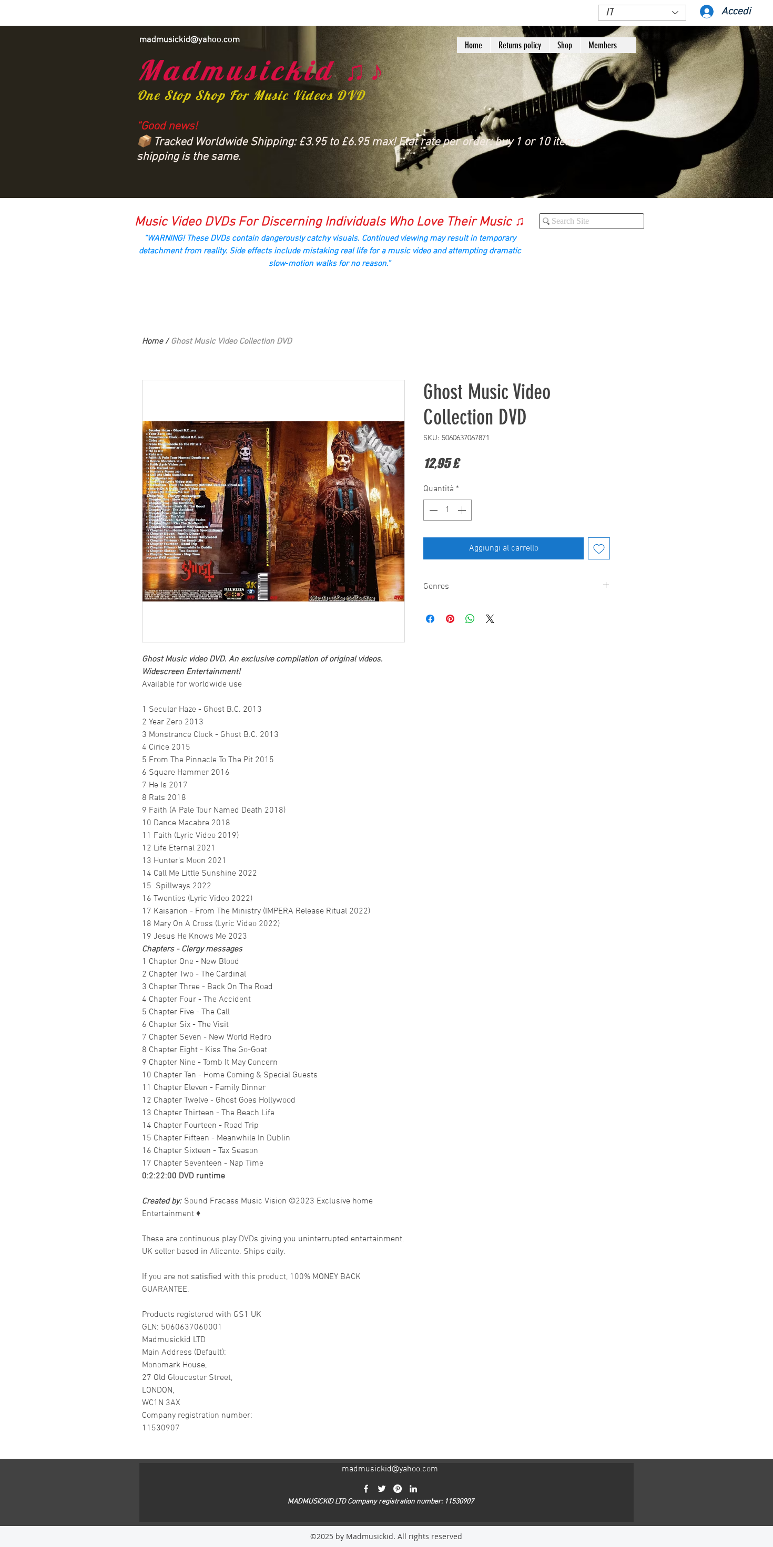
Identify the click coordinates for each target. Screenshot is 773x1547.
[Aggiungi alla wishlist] (599, 548)
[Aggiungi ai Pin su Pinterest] (450, 618)
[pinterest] (397, 1488)
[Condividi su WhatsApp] (470, 618)
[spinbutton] (447, 510)
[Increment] (462, 510)
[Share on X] (490, 618)
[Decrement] (432, 510)
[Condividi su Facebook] (430, 618)
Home (152, 341)
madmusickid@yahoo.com (189, 40)
